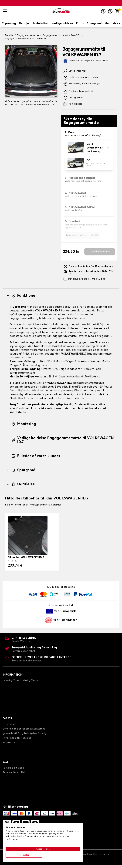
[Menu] (26, 11)
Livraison (105, 854)
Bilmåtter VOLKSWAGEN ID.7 (26, 557)
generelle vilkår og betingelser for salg (25, 733)
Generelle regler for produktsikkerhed (24, 729)
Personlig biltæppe (13, 768)
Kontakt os (9, 742)
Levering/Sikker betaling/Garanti (21, 680)
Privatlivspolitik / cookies (17, 738)
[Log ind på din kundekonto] (110, 11)
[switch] (9, 24)
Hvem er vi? (9, 724)
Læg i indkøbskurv (100, 251)
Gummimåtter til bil (14, 772)
